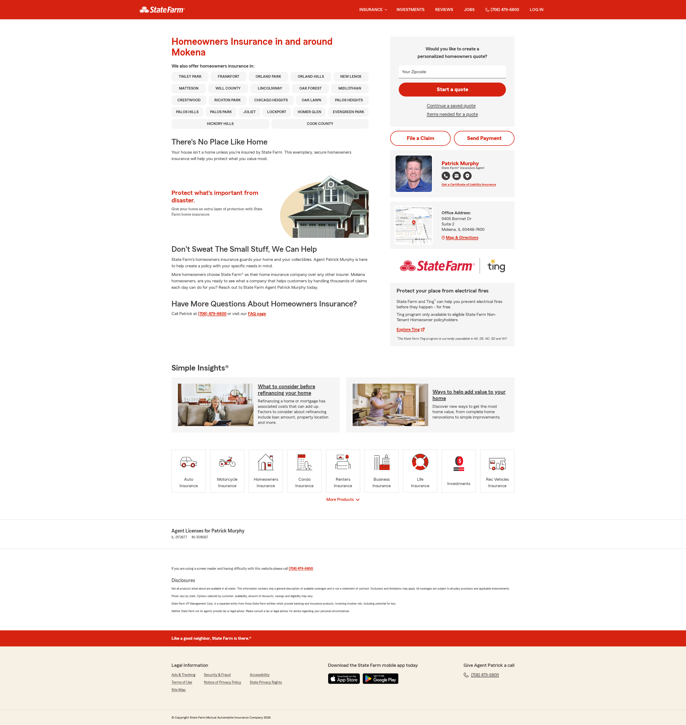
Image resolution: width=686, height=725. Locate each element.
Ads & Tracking (183, 675)
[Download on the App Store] (344, 678)
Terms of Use (182, 682)
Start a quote (452, 89)
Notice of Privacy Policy (222, 682)
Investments (410, 10)
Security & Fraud (217, 675)
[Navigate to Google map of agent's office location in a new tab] (467, 176)
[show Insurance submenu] (385, 9)
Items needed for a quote (452, 114)
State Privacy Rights (266, 682)
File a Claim (420, 138)
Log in (536, 10)
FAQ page (257, 314)
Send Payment (484, 138)
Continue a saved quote (451, 105)
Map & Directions (462, 237)
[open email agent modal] (456, 177)
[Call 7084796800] (446, 176)
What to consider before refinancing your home (286, 390)
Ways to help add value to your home (469, 395)
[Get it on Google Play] (380, 678)
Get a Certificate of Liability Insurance (469, 184)
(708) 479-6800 (505, 10)
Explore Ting (408, 329)
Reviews (444, 10)
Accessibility (260, 675)
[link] (162, 9)
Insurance (371, 10)
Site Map (179, 690)
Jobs (469, 10)
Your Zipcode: (414, 72)
